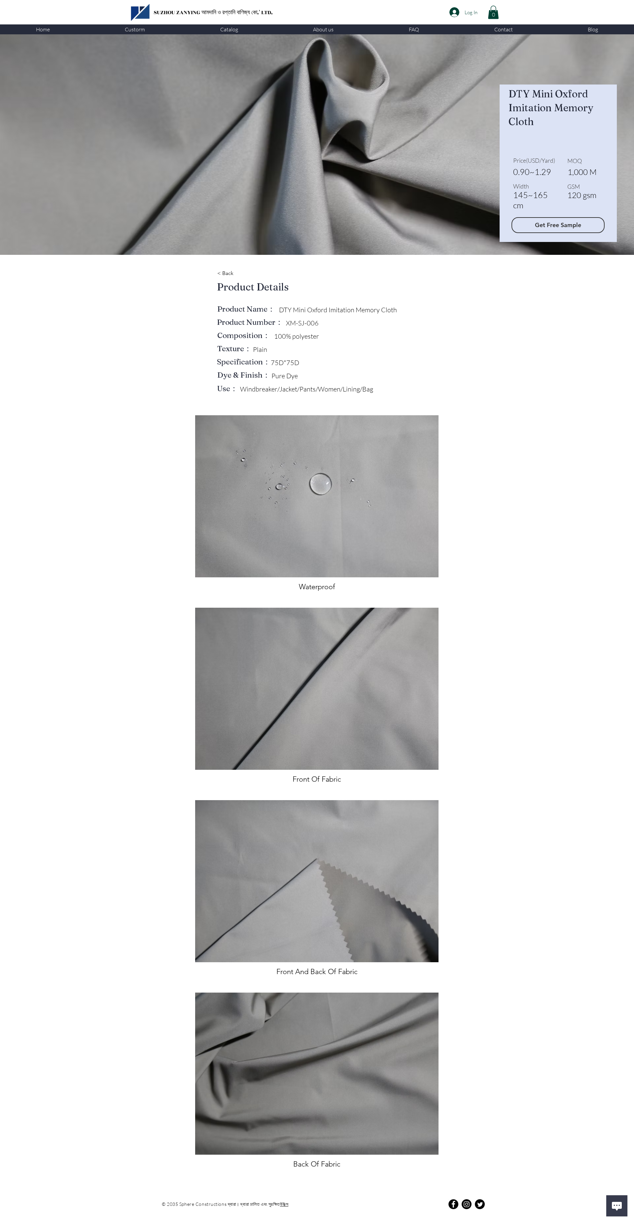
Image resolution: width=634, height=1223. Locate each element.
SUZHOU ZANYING (177, 12)
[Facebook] (453, 1204)
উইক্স (284, 1204)
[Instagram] (467, 1204)
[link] (493, 12)
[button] (135, 29)
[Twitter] (480, 1204)
